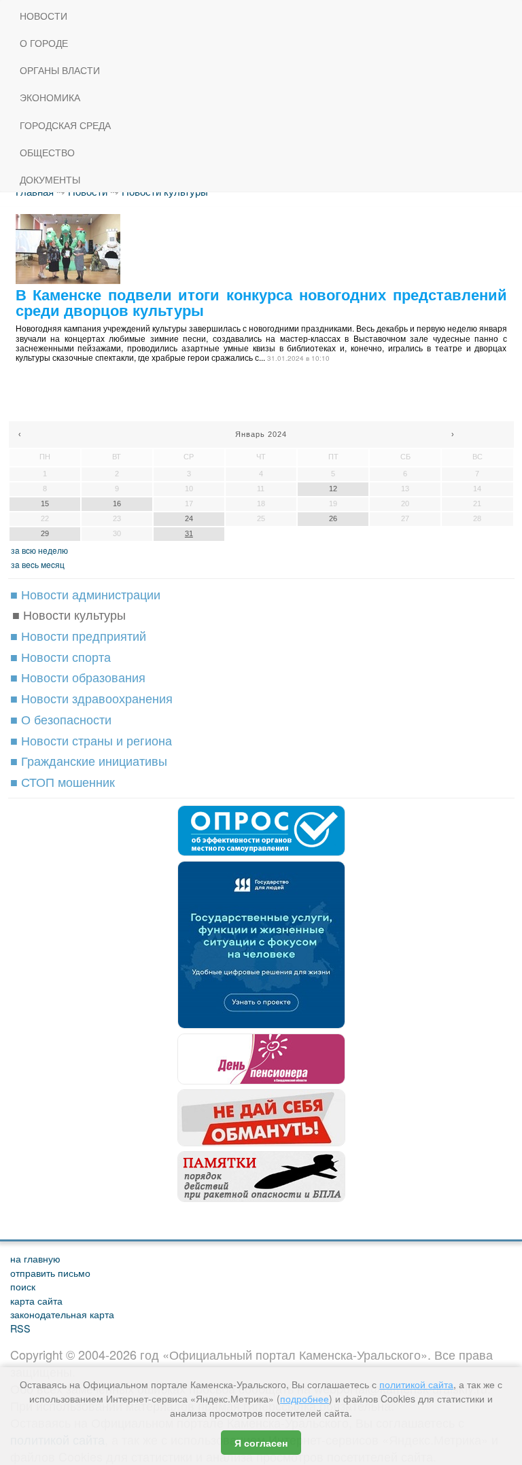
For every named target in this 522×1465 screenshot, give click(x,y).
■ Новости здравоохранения (91, 698)
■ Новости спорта (60, 656)
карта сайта (36, 1300)
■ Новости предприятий (78, 635)
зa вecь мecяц (38, 564)
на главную (35, 1258)
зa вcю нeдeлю (39, 550)
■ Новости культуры (69, 614)
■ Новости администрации (85, 594)
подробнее (304, 1398)
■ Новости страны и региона (91, 740)
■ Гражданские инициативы (88, 760)
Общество (47, 152)
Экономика (50, 97)
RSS (20, 1328)
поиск (22, 1286)
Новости (43, 16)
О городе (44, 43)
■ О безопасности (60, 719)
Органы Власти (60, 70)
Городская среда (65, 125)
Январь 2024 (261, 434)
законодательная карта (62, 1314)
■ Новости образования (77, 677)
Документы (50, 179)
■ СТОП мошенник (62, 781)
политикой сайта (416, 1384)
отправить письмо (50, 1272)
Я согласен (261, 1442)
